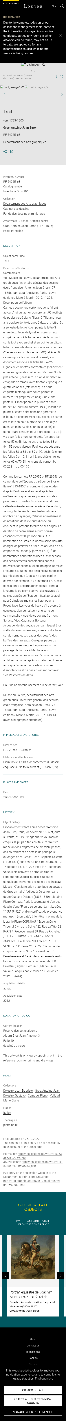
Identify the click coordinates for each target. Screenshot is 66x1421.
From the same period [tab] (34, 1224)
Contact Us (33, 1345)
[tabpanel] (33, 1276)
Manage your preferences (33, 1412)
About (33, 1339)
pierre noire (10, 1125)
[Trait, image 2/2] (36, 95)
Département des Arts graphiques (24, 203)
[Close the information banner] (60, 36)
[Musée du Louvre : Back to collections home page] (33, 6)
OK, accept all (33, 1390)
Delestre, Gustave (14, 1095)
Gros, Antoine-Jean (47, 1090)
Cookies (33, 1358)
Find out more (44, 1378)
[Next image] (60, 94)
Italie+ (7, 1112)
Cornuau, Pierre (37, 1095)
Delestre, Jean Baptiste (18, 1090)
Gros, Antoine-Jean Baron (20, 127)
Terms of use (33, 1351)
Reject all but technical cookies (33, 1401)
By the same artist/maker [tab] (33, 1221)
